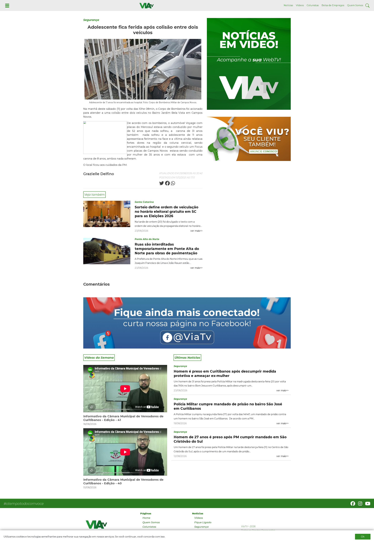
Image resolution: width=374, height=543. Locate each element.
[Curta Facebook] (187, 323)
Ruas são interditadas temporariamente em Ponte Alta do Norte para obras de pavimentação (167, 248)
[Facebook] (351, 504)
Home (146, 517)
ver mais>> (196, 230)
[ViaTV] (146, 5)
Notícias (288, 5)
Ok (363, 536)
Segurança (91, 20)
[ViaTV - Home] (109, 526)
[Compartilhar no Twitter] (161, 184)
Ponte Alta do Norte (147, 239)
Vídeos (300, 5)
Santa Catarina (144, 202)
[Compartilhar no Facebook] (167, 184)
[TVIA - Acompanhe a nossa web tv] (249, 64)
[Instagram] (359, 504)
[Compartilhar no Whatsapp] (172, 184)
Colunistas (313, 5)
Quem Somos (355, 5)
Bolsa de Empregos (333, 5)
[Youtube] (366, 504)
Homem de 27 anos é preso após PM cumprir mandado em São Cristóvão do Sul (230, 439)
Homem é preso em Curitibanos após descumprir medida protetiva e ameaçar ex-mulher (225, 373)
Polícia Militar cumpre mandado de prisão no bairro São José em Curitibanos (228, 406)
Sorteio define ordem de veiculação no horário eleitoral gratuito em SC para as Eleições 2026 (166, 211)
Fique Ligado (202, 522)
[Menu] (7, 5)
